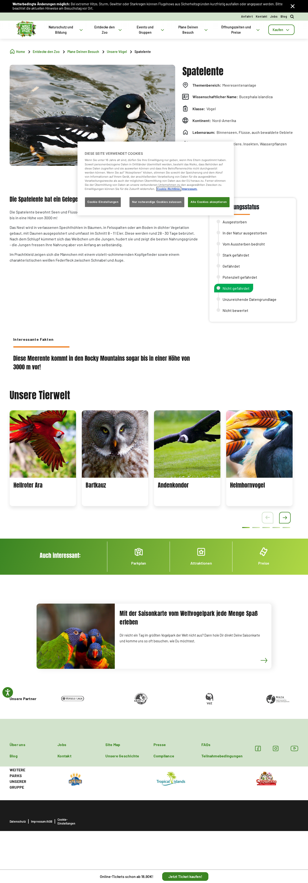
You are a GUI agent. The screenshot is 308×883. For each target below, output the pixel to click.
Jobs (274, 16)
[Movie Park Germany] (75, 778)
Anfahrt (247, 16)
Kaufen (278, 30)
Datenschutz (18, 821)
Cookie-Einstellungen (66, 821)
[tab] (281, 30)
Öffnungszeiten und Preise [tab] (236, 29)
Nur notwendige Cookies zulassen (157, 202)
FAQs (205, 744)
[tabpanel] (43, 458)
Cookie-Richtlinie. (169, 189)
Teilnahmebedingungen (222, 756)
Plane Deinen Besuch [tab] (188, 29)
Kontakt (261, 16)
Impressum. (189, 189)
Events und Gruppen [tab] (145, 29)
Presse (160, 744)
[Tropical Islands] (170, 778)
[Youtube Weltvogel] (294, 748)
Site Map (112, 744)
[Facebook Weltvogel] (258, 748)
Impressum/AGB (41, 821)
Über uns (17, 744)
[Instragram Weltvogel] (275, 748)
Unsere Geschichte (122, 756)
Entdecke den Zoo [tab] (104, 29)
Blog (284, 16)
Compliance (164, 756)
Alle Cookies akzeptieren (209, 202)
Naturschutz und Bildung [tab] (61, 29)
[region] (155, 178)
